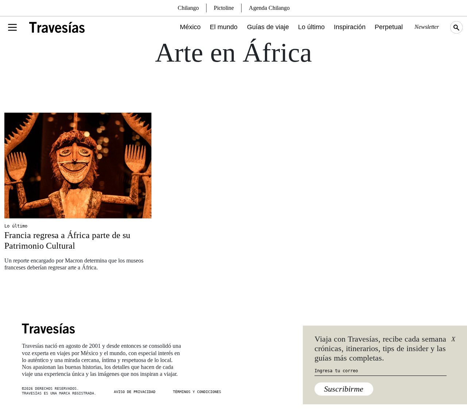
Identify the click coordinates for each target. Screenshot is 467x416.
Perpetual (389, 27)
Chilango (188, 8)
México (190, 27)
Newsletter (426, 27)
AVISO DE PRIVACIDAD (134, 392)
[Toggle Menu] (12, 27)
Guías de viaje (268, 27)
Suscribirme (343, 388)
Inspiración (350, 27)
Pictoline (224, 8)
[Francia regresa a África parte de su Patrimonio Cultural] (77, 165)
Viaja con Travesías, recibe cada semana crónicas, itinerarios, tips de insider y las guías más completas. (380, 348)
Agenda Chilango (269, 8)
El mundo (224, 27)
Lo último (311, 27)
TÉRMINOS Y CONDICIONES (197, 392)
